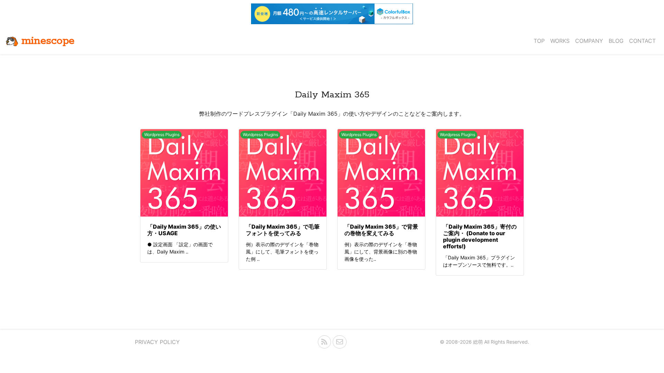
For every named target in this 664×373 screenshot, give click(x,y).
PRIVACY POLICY (157, 341)
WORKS (560, 40)
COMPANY (589, 40)
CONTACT (642, 40)
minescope (47, 41)
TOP (539, 40)
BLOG (616, 40)
